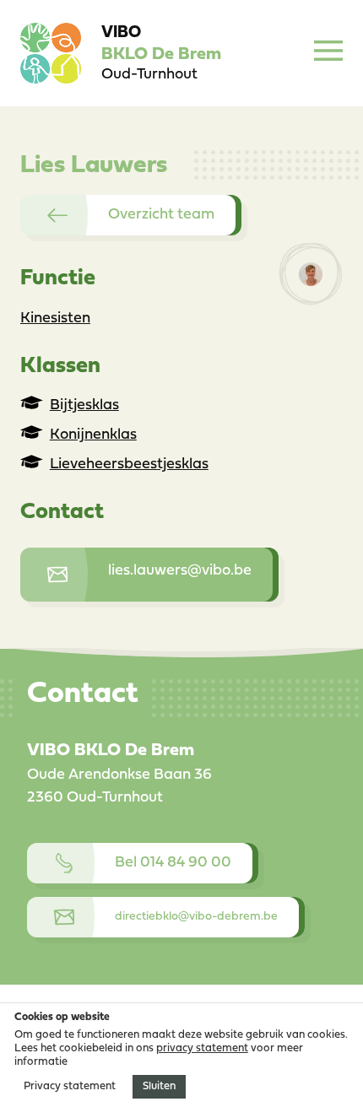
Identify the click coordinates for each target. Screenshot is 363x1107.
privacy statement (202, 1048)
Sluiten (159, 1086)
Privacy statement (70, 1086)
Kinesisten (55, 318)
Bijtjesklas (84, 405)
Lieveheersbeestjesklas (129, 464)
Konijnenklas (93, 435)
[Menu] (328, 53)
